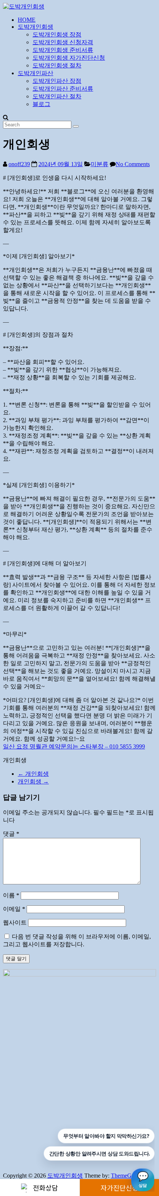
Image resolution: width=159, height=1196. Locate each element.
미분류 (99, 164)
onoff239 (19, 164)
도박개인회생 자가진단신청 (69, 58)
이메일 (14, 909)
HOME (26, 20)
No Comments (133, 164)
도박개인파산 (35, 73)
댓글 (11, 834)
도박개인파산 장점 (57, 81)
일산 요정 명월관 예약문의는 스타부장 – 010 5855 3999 (74, 746)
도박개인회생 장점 (57, 34)
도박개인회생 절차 (57, 65)
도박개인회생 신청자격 (63, 42)
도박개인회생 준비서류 (63, 50)
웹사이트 (15, 922)
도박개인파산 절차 (57, 96)
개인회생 (33, 774)
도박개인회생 (35, 27)
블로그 (41, 104)
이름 (11, 895)
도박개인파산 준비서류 (63, 88)
